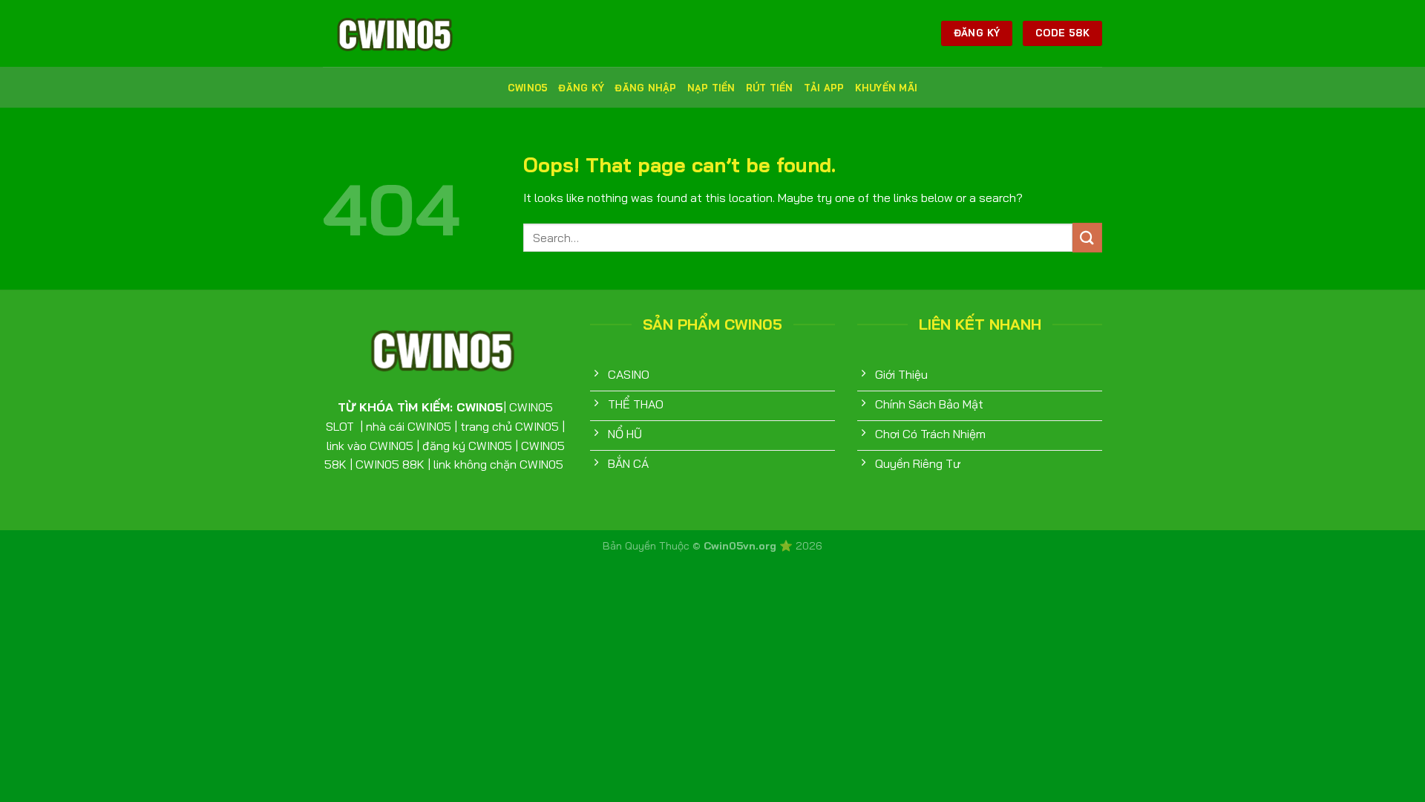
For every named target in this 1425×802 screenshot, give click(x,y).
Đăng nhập (645, 88)
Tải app (824, 88)
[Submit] (1087, 237)
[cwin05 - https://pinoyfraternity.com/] (397, 33)
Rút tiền (769, 88)
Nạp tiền (711, 88)
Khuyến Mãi (886, 88)
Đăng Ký (581, 88)
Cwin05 (528, 88)
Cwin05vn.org (741, 545)
